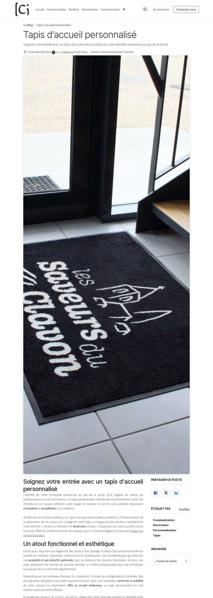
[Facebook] (155, 493)
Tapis (157, 535)
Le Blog (28, 25)
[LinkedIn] (176, 493)
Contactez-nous (186, 9)
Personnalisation (164, 530)
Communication (164, 520)
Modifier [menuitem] (184, 509)
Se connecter (161, 9)
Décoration (160, 525)
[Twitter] (165, 493)
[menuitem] (39, 9)
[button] (145, 9)
